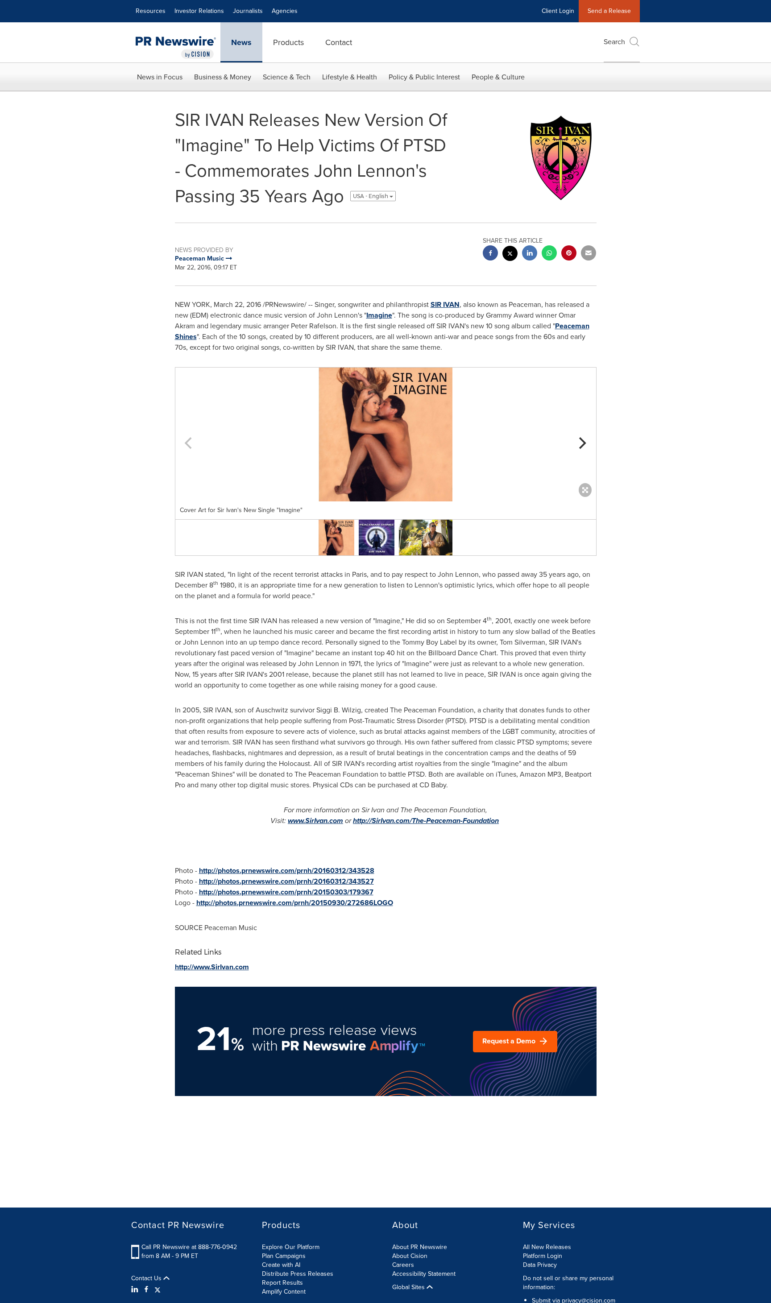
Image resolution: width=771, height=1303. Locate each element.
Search (614, 42)
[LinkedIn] (136, 1289)
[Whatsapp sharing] (549, 254)
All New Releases (547, 1247)
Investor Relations (199, 11)
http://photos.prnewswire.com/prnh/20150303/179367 (286, 892)
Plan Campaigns (284, 1256)
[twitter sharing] (510, 254)
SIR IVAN (445, 304)
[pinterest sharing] (568, 254)
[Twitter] (157, 1289)
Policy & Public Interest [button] (424, 77)
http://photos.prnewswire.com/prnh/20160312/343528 (286, 870)
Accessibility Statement (424, 1273)
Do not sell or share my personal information (568, 1283)
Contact (338, 42)
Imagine (379, 315)
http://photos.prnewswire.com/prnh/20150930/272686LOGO (294, 903)
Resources (151, 11)
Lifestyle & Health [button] (349, 77)
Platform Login (542, 1256)
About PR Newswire (419, 1247)
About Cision (409, 1256)
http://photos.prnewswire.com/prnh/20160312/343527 (286, 881)
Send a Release (609, 11)
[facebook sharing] (490, 254)
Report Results (282, 1282)
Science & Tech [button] (287, 77)
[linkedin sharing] (529, 254)
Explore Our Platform (290, 1247)
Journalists (248, 11)
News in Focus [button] (159, 77)
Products (288, 42)
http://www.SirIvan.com (212, 967)
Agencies (285, 11)
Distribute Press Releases (297, 1273)
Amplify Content (284, 1291)
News (241, 42)
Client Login (558, 11)
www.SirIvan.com (315, 820)
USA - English (371, 196)
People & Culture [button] (498, 77)
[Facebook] (146, 1289)
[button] (385, 434)
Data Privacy (540, 1265)
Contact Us (147, 1278)
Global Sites (409, 1287)
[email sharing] (588, 254)
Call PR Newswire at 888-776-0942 (189, 1247)
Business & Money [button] (222, 77)
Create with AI (281, 1265)
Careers (403, 1265)
